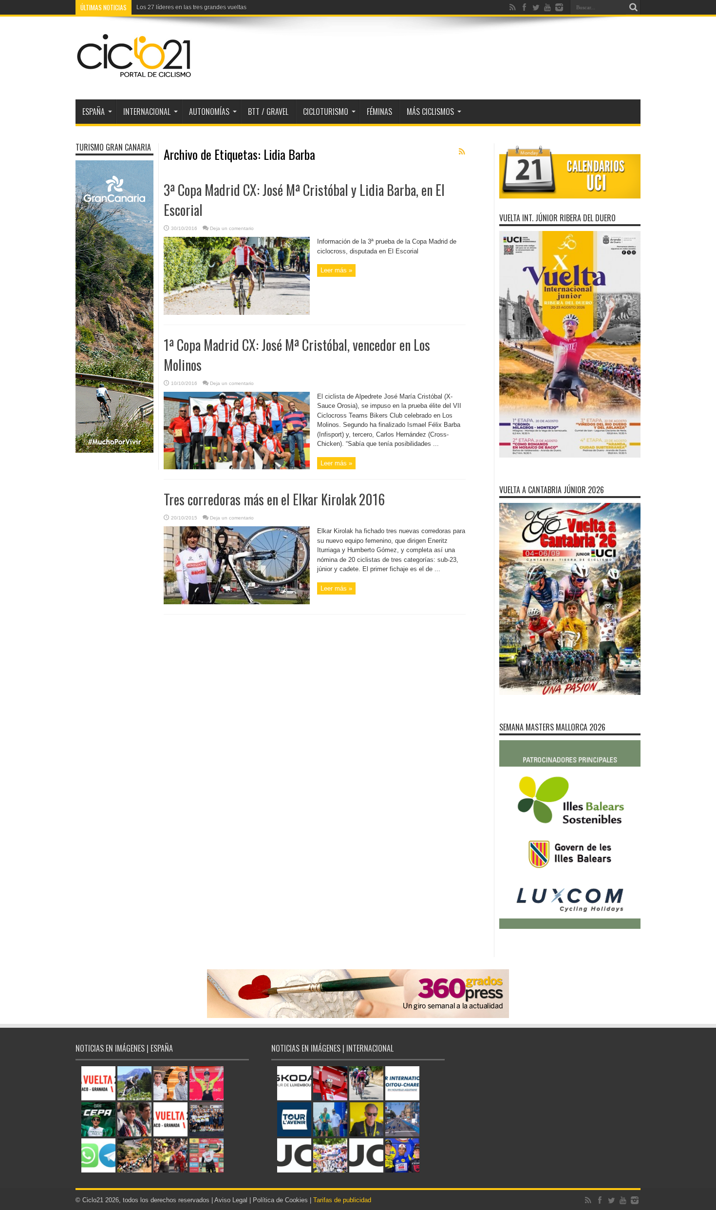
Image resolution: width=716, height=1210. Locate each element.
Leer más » (336, 270)
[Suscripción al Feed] (462, 151)
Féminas (379, 111)
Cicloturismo (325, 111)
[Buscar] (633, 7)
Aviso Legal (230, 1200)
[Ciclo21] (134, 75)
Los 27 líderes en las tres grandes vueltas (191, 7)
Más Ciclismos (430, 111)
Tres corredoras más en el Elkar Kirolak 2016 (274, 499)
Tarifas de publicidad (342, 1200)
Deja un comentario (232, 228)
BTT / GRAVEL (268, 111)
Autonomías (209, 111)
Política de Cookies (280, 1200)
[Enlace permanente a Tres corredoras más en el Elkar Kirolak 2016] (237, 602)
